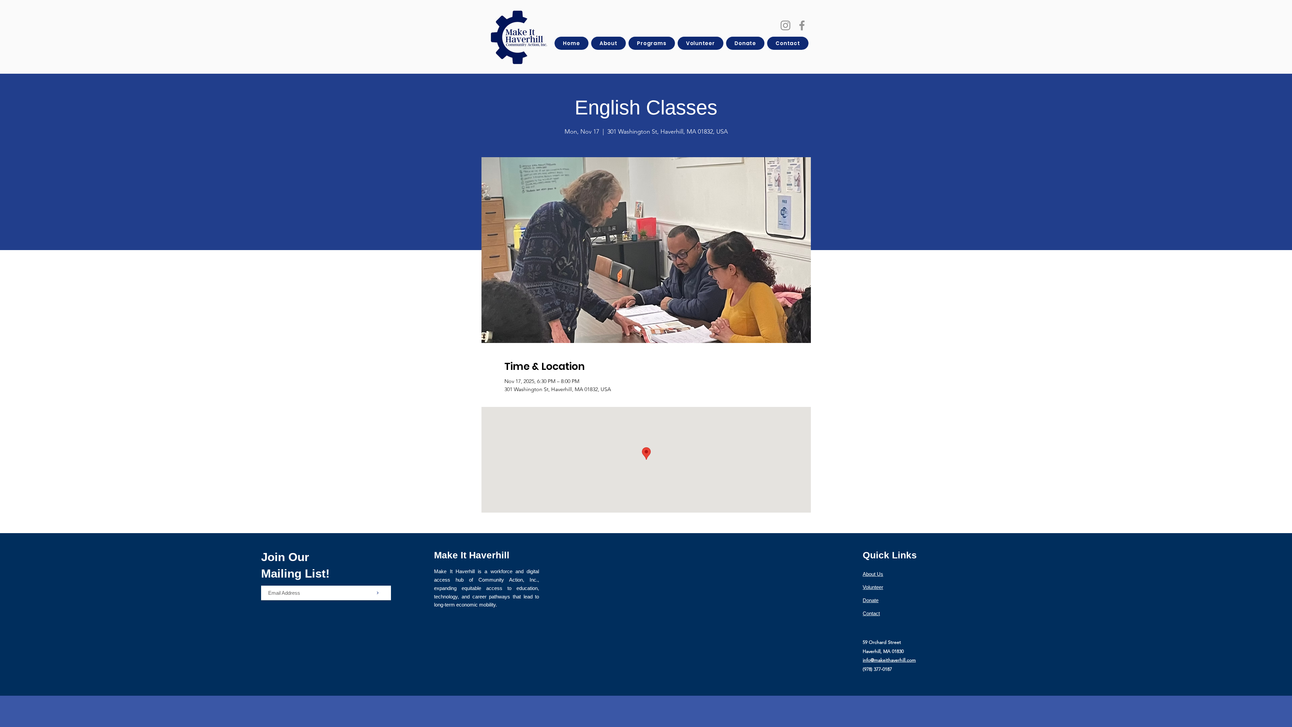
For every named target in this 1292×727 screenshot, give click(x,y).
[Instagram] (785, 25)
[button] (608, 43)
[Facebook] (802, 25)
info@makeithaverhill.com (889, 660)
